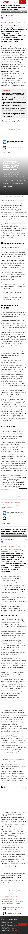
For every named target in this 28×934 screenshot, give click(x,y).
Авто (12, 502)
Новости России (15, 135)
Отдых (17, 899)
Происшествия (12, 504)
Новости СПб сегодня (6, 507)
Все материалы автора (7, 22)
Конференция (10, 903)
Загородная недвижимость (7, 901)
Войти (23, 2)
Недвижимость (19, 901)
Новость (7, 135)
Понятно (22, 924)
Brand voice (17, 903)
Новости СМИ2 (5, 152)
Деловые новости (5, 506)
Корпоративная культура (7, 899)
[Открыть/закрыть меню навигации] (14, 2)
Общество (3, 504)
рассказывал (23, 488)
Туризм (22, 896)
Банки (10, 137)
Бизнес (3, 903)
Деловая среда (4, 898)
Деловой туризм (15, 896)
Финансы (23, 135)
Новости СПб (14, 506)
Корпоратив (13, 898)
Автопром (17, 502)
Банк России (4, 137)
